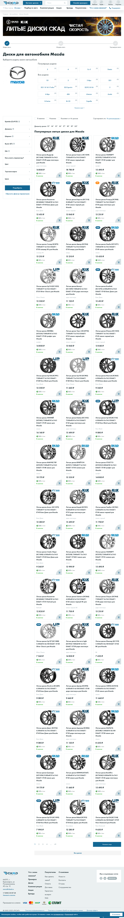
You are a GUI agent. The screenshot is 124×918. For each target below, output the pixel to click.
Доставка (48, 887)
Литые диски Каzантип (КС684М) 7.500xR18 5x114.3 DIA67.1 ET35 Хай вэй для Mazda (47, 600)
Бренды (31, 893)
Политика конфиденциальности (34, 910)
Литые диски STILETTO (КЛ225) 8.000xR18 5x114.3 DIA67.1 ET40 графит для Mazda (106, 466)
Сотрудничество (65, 887)
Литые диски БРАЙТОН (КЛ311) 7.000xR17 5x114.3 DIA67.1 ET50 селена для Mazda (76, 466)
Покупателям (50, 872)
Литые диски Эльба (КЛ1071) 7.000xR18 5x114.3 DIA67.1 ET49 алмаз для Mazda (107, 246)
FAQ (46, 898)
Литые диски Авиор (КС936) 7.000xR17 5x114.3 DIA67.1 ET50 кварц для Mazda (77, 246)
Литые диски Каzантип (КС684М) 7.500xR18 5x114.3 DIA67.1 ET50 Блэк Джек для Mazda (47, 203)
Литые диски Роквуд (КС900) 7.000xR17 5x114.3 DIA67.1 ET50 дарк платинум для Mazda (107, 203)
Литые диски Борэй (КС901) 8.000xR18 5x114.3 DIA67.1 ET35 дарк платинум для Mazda (77, 511)
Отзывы (62, 883)
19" (72, 126)
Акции (31, 890)
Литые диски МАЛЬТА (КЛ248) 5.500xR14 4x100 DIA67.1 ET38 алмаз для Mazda (105, 732)
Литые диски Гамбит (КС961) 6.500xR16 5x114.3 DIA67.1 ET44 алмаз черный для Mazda (107, 511)
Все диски (78, 853)
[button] (113, 19)
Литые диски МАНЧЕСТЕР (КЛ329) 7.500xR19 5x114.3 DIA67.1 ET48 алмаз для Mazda (46, 466)
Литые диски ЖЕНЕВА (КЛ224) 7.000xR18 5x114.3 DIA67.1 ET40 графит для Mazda (46, 335)
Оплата (48, 883)
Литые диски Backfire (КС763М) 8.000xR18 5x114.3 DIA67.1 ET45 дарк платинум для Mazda (107, 777)
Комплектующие (35, 886)
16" (60, 126)
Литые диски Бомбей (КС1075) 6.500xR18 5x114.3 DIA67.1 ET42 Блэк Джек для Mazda (106, 290)
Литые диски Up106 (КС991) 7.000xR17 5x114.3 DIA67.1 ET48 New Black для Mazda (47, 378)
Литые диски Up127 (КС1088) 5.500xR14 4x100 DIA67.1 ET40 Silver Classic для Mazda (48, 644)
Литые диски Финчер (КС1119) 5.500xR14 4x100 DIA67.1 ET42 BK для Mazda (107, 644)
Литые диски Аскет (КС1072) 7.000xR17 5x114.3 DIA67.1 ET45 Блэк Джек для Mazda (47, 509)
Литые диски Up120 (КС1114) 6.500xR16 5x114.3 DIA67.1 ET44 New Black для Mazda (107, 420)
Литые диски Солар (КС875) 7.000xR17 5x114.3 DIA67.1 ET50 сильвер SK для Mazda (47, 246)
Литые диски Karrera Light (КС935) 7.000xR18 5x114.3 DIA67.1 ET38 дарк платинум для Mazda (77, 645)
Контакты (62, 880)
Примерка (32, 879)
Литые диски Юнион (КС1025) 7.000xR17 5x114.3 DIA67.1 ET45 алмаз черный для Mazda (107, 335)
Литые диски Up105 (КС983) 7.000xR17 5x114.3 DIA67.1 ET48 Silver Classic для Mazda (77, 378)
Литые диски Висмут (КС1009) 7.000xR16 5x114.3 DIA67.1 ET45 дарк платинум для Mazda (77, 290)
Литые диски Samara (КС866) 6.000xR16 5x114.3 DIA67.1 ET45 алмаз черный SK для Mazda (77, 600)
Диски (30, 883)
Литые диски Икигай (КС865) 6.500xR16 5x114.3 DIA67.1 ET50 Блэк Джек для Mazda (107, 378)
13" (48, 126)
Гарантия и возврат (49, 893)
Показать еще (107, 844)
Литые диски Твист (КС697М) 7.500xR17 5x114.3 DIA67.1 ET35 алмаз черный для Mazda (77, 335)
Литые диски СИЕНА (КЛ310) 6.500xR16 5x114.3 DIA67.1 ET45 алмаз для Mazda (107, 688)
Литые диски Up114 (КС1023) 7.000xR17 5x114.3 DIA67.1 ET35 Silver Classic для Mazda (47, 289)
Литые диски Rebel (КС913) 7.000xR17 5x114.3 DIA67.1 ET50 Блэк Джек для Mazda (76, 820)
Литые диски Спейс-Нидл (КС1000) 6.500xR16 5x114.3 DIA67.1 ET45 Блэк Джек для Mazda (47, 556)
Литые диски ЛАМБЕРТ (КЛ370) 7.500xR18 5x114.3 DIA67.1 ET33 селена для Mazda (106, 556)
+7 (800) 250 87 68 (9, 893)
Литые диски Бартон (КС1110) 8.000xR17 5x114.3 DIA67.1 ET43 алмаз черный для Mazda (77, 203)
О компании (64, 872)
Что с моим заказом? (98, 8)
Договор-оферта (92, 910)
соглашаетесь (58, 914)
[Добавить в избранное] (58, 142)
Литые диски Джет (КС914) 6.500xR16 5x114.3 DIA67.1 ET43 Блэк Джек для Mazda (47, 730)
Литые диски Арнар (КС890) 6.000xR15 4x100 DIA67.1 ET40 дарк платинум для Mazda (77, 688)
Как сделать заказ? (49, 878)
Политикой (69, 914)
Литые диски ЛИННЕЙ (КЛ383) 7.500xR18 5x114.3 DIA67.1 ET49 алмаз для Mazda (46, 422)
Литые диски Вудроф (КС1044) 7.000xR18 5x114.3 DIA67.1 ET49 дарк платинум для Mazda (47, 159)
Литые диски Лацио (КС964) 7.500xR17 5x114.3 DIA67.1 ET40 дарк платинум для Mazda (107, 600)
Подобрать (17, 188)
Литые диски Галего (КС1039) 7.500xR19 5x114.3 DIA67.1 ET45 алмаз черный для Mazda (77, 159)
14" (52, 126)
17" (64, 126)
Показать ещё (79, 108)
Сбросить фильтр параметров (17, 194)
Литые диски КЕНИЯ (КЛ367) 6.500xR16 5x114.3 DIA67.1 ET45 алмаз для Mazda (77, 775)
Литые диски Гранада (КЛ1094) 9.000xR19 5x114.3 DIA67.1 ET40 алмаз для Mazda (47, 777)
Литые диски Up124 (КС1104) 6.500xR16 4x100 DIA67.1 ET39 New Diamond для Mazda (107, 820)
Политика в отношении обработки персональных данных (65, 910)
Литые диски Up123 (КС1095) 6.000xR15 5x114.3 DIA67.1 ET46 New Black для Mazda (47, 820)
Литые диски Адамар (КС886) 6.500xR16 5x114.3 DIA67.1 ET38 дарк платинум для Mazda (78, 732)
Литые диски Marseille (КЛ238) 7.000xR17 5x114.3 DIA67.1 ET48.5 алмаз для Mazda (76, 556)
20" (75, 126)
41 (55, 844)
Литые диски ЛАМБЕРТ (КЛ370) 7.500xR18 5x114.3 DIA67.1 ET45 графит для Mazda (106, 159)
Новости (62, 876)
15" (56, 126)
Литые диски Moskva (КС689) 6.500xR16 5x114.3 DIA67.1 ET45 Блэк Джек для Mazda (48, 688)
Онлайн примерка (80, 3)
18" (68, 126)
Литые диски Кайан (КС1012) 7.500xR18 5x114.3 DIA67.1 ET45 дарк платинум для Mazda (77, 422)
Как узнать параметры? (14, 158)
